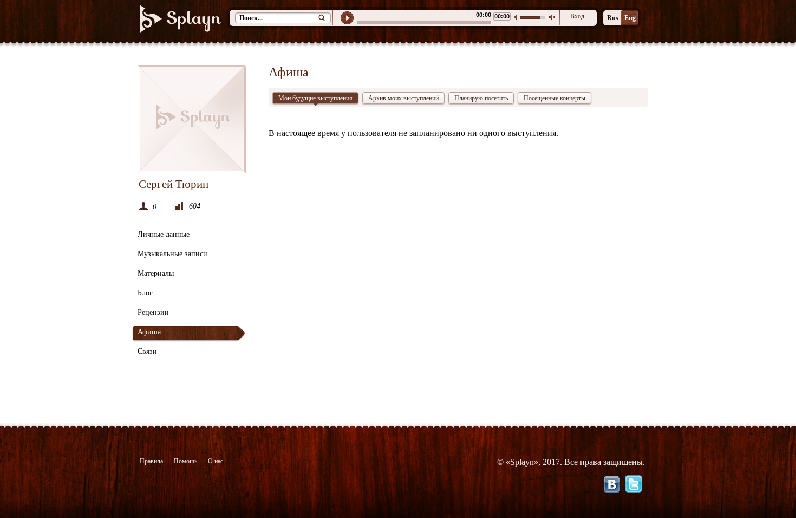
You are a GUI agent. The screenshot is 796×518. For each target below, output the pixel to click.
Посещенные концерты (554, 98)
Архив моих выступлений (403, 98)
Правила (151, 461)
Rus (612, 18)
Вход (577, 16)
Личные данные (164, 234)
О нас (215, 461)
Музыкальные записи (172, 254)
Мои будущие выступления (315, 98)
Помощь (185, 461)
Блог (145, 293)
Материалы (156, 273)
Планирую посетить (481, 98)
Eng (630, 18)
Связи (147, 351)
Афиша (149, 332)
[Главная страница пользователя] (192, 119)
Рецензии (153, 312)
